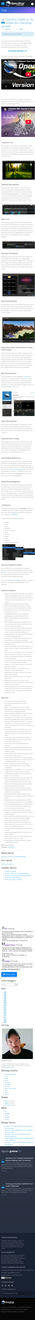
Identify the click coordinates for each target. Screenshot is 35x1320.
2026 (5, 992)
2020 (5, 1002)
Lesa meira (4, 1171)
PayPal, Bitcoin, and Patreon (14, 580)
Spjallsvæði (14, 1275)
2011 (5, 1017)
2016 (5, 1009)
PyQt (6, 1090)
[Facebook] (2, 1285)
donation (3, 572)
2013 (5, 1014)
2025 (5, 994)
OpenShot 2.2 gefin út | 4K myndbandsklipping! (13, 856)
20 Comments (11, 847)
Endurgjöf (7, 1113)
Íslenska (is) (21, 1311)
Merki (4, 1108)
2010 (5, 1019)
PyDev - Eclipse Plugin (10, 1088)
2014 (5, 1012)
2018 (5, 1005)
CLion (6, 1076)
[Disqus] (17, 903)
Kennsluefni (8, 1105)
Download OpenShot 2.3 (17, 51)
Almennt (7, 1101)
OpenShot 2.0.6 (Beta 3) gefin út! (13, 877)
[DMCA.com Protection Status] (6, 1277)
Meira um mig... (10, 1067)
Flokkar (4, 1097)
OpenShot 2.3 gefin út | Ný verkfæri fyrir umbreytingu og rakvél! (17, 23)
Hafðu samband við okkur (13, 1267)
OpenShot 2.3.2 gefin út (7, 864)
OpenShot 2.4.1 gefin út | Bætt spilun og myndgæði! (18, 875)
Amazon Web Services (10, 1074)
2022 (5, 999)
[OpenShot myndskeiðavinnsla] (7, 1302)
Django (6, 1078)
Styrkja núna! (10, 974)
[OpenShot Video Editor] (14, 3)
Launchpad (7, 1084)
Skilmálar (14, 1311)
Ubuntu (6, 1094)
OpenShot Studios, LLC (6, 1309)
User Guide (26, 376)
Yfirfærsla (7, 1117)
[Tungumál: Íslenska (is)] (32, 4)
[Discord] (9, 1285)
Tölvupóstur (8, 1275)
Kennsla (7, 1119)
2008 (5, 1022)
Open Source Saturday (17, 469)
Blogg (4, 10)
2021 (5, 1000)
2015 (5, 1010)
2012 (5, 1015)
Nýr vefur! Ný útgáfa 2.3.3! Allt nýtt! (13, 879)
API (5, 1111)
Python (6, 1092)
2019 (5, 1004)
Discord (20, 1275)
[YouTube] (12, 1285)
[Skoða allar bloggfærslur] (20, 1151)
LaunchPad (15, 514)
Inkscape (7, 1082)
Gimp (6, 1080)
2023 (5, 997)
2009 (5, 1020)
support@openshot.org (13, 1272)
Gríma (6, 1115)
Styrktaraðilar (8, 1289)
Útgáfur (21, 29)
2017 (5, 1007)
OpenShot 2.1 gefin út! (10, 871)
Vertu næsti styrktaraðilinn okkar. (10, 1293)
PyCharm (7, 1086)
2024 (5, 995)
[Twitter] (5, 1285)
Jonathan (8, 29)
